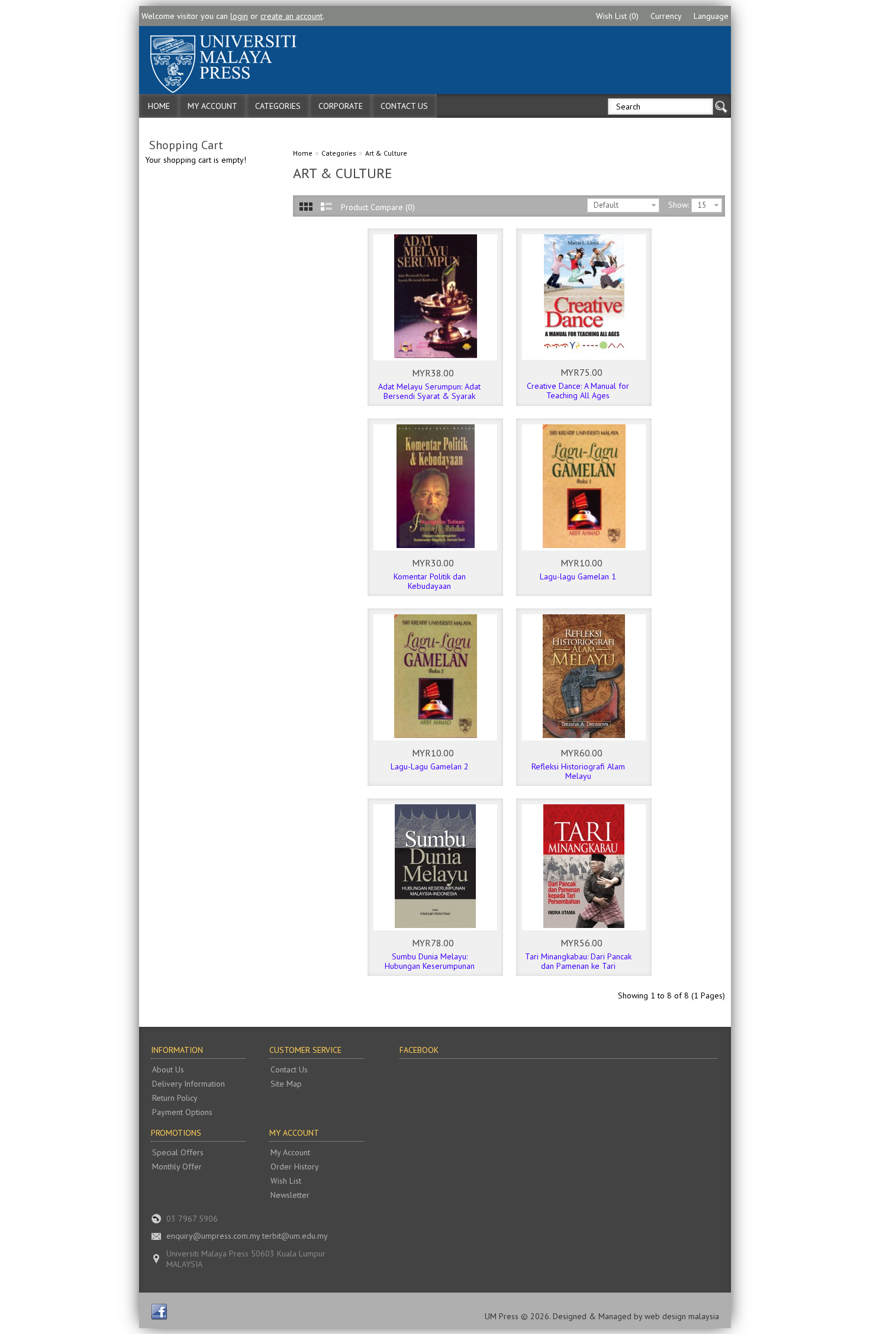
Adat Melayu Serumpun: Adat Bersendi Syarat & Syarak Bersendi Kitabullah (429, 396)
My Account (212, 106)
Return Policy (175, 1098)
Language (711, 16)
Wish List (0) (617, 16)
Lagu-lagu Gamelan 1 (578, 576)
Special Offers (178, 1152)
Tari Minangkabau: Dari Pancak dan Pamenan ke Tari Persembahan (578, 966)
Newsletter (290, 1195)
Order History (294, 1166)
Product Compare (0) (378, 207)
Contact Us (404, 106)
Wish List (285, 1180)
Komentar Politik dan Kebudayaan (430, 581)
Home (159, 106)
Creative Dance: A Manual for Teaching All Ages (578, 390)
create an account (291, 16)
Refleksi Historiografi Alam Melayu (578, 771)
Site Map (286, 1083)
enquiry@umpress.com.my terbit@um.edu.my (247, 1235)
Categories (278, 106)
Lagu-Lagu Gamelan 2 (430, 766)
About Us (168, 1069)
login (239, 16)
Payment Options (182, 1112)
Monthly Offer (177, 1166)
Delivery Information (188, 1083)
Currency (666, 16)
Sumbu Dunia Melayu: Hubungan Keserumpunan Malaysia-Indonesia (430, 966)
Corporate (340, 106)
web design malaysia (682, 1316)
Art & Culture (386, 153)
